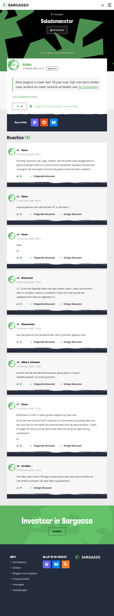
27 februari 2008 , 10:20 (29, 282)
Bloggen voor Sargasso (25, 573)
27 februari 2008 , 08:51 (29, 238)
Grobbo (27, 64)
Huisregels (18, 584)
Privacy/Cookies (21, 578)
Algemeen (52, 68)
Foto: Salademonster (24, 96)
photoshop (56, 106)
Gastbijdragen (20, 590)
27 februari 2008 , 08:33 (29, 200)
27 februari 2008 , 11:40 (29, 366)
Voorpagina (58, 14)
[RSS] (66, 564)
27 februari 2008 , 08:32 (29, 154)
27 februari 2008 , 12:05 (29, 408)
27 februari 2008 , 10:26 (29, 328)
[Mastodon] (47, 564)
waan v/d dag (71, 106)
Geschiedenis (19, 562)
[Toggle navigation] (109, 4)
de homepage (88, 87)
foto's (46, 106)
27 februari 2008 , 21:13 (29, 470)
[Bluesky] (56, 564)
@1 (18, 288)
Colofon (17, 567)
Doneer (57, 531)
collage (37, 106)
